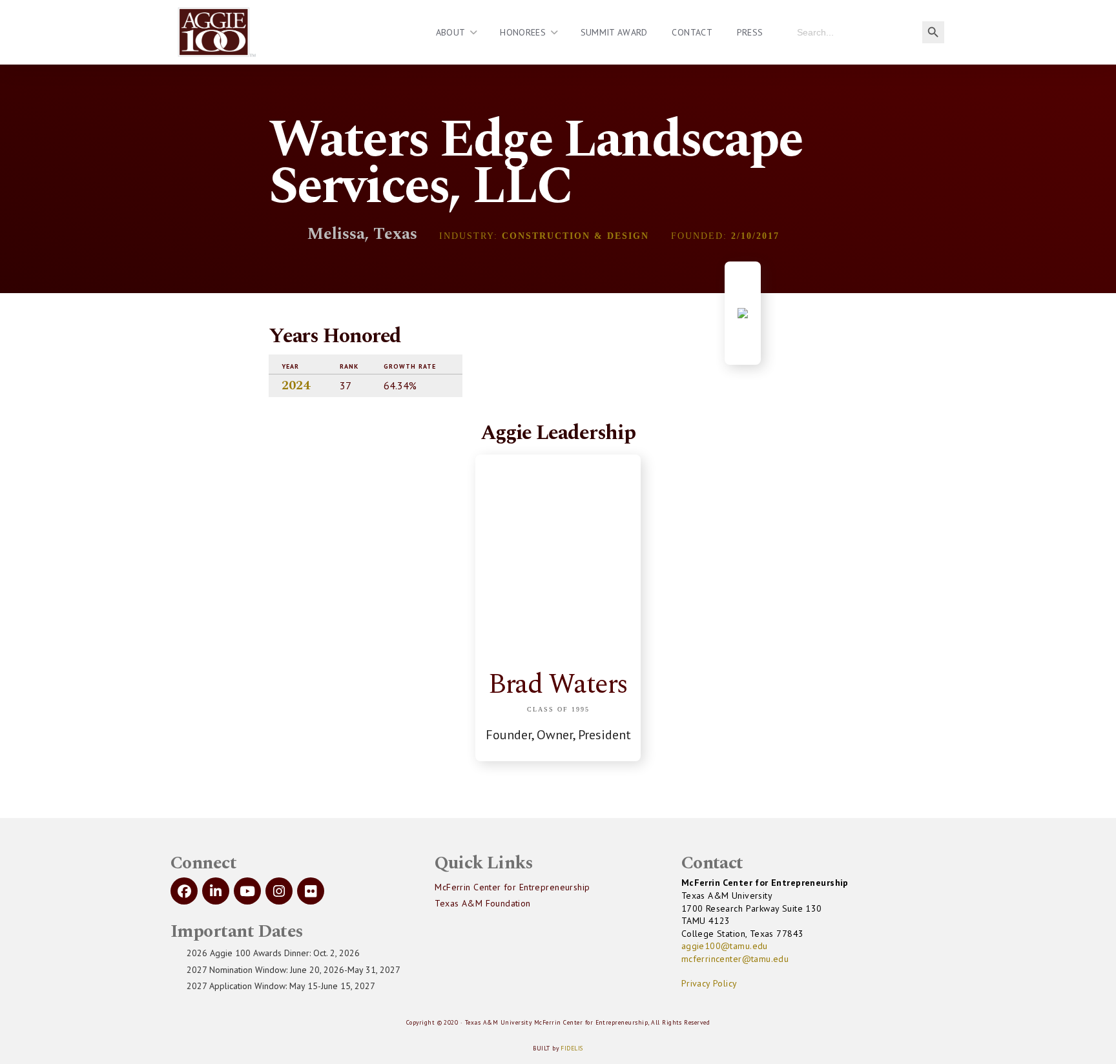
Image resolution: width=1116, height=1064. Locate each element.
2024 (296, 385)
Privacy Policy (709, 983)
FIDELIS (572, 1048)
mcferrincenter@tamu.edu (735, 959)
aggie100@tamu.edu (724, 946)
